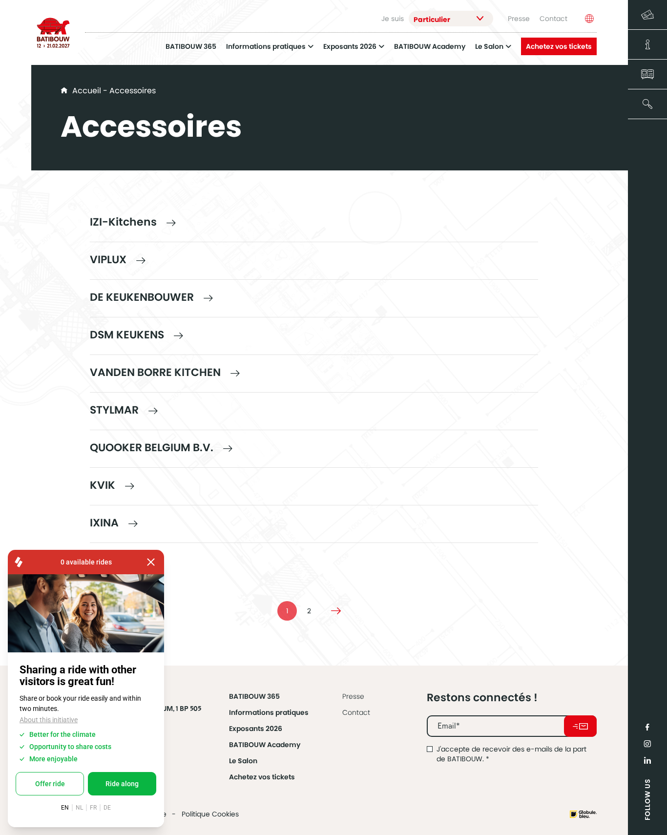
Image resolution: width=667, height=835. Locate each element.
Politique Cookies (210, 814)
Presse (519, 18)
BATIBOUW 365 (191, 46)
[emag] (647, 74)
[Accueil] (53, 32)
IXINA (104, 522)
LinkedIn (647, 760)
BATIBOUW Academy (429, 46)
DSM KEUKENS (127, 334)
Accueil (86, 90)
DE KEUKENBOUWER (142, 297)
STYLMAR (114, 410)
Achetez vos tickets (559, 46)
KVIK (102, 485)
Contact (553, 18)
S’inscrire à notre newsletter (580, 726)
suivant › (336, 611)
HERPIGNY (116, 560)
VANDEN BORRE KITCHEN (155, 372)
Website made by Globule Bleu (583, 814)
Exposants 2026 (349, 46)
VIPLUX (108, 259)
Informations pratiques (266, 46)
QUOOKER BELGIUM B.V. (151, 447)
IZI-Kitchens (123, 222)
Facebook (647, 727)
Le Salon (489, 46)
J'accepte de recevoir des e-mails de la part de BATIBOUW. (511, 754)
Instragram (647, 743)
